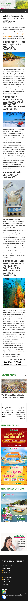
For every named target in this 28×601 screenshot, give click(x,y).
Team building (7, 575)
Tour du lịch (6, 572)
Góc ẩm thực (7, 570)
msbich (4, 22)
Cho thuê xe (6, 579)
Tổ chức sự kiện (7, 577)
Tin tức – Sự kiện (8, 566)
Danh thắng (6, 568)
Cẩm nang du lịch (8, 582)
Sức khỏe (6, 584)
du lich (18, 352)
